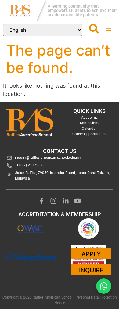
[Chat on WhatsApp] (103, 286)
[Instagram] (53, 201)
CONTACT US (59, 151)
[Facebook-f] (41, 201)
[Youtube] (78, 201)
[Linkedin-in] (66, 201)
